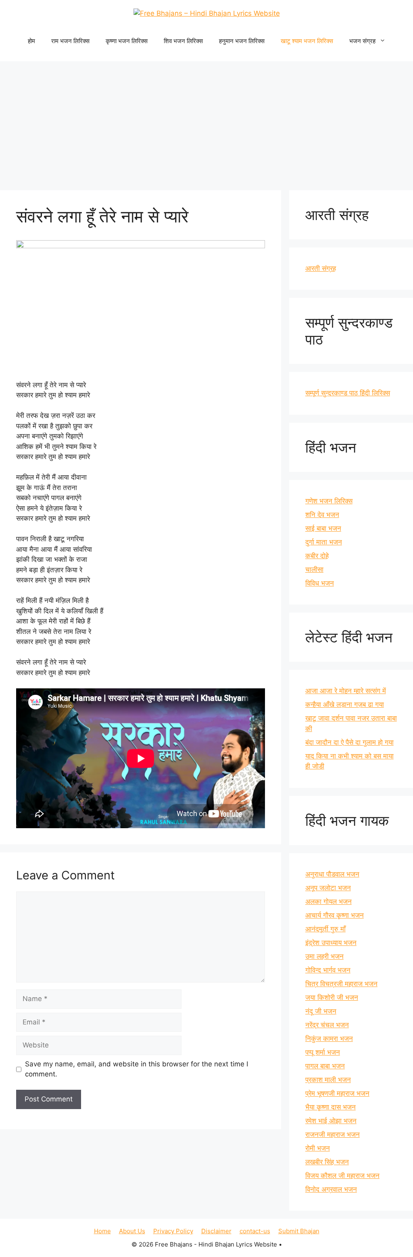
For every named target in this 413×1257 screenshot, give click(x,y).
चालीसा (314, 569)
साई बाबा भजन (323, 528)
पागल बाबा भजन (325, 1066)
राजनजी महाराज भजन (332, 1134)
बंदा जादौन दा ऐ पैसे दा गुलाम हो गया (349, 742)
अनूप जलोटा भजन (328, 888)
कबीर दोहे (317, 556)
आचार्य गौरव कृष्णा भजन (334, 915)
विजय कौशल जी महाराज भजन (342, 1176)
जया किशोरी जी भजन (331, 997)
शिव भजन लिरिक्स (183, 41)
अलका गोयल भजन (328, 902)
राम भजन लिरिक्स (70, 41)
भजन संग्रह (362, 41)
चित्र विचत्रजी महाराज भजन (341, 984)
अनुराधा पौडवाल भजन (332, 874)
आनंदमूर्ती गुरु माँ (325, 929)
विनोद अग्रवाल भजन (331, 1189)
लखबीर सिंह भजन (327, 1162)
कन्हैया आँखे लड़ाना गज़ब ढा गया (344, 704)
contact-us (255, 1231)
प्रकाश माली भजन (328, 1080)
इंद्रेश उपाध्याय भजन (331, 943)
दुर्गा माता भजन (323, 542)
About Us (132, 1231)
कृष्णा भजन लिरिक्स (127, 41)
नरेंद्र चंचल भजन (327, 1025)
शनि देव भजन (322, 515)
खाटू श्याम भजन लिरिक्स (307, 41)
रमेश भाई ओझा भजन (331, 1121)
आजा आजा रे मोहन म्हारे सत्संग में (345, 691)
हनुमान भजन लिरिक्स (242, 41)
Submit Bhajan (298, 1231)
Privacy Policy (173, 1231)
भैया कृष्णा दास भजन (330, 1107)
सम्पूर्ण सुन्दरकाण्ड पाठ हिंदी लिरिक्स (347, 393)
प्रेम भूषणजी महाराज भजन (337, 1093)
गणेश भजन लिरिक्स (329, 501)
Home (102, 1231)
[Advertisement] (206, 121)
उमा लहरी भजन (324, 956)
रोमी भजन (317, 1148)
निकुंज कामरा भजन (329, 1039)
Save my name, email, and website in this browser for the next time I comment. (136, 1069)
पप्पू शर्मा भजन (322, 1052)
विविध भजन (319, 583)
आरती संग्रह (320, 268)
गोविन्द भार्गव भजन (327, 970)
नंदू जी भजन (320, 1011)
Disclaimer (216, 1231)
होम (31, 41)
